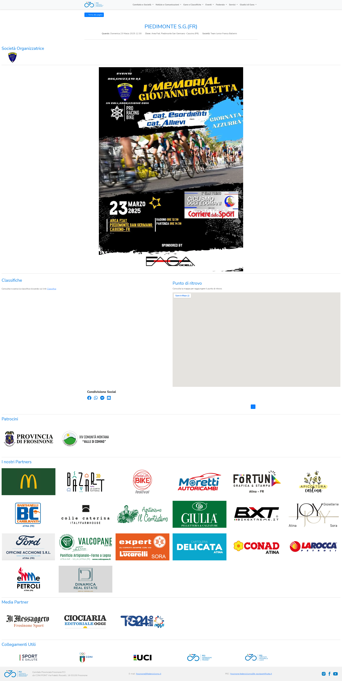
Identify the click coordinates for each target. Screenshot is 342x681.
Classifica (51, 288)
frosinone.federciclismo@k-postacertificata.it (251, 673)
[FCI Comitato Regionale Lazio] (256, 657)
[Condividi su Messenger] (102, 398)
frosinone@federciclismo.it (148, 673)
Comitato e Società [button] (142, 4)
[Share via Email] (109, 398)
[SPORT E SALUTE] (28, 657)
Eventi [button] (208, 4)
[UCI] (143, 657)
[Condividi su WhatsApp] (96, 398)
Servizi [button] (232, 4)
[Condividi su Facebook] (89, 398)
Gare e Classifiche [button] (192, 4)
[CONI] (85, 657)
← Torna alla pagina (94, 14)
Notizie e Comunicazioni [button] (168, 4)
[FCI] (199, 657)
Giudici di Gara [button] (247, 4)
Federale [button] (220, 4)
